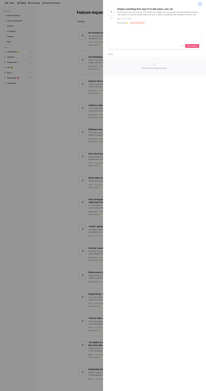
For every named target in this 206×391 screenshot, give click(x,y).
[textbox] (154, 37)
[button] (111, 18)
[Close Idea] (200, 3)
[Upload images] (182, 46)
